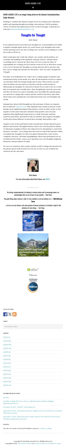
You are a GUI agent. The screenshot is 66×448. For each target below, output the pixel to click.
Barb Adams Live (33, 3)
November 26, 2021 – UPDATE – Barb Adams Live (19, 407)
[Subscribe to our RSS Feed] (14, 314)
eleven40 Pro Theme (25, 443)
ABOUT (48, 179)
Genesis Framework (40, 443)
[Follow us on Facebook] (5, 314)
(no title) (6, 397)
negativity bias (20, 107)
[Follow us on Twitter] (10, 314)
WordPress (52, 443)
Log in (59, 443)
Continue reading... (46, 428)
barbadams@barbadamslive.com (22, 29)
